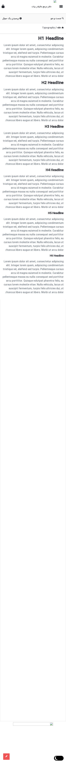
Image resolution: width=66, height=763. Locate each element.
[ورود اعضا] (3, 7)
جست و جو (56, 19)
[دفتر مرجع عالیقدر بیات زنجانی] (41, 7)
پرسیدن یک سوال (10, 19)
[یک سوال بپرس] (6, 756)
